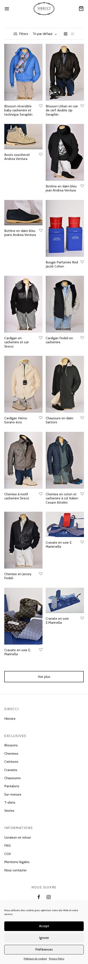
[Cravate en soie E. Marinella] (23, 616)
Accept (44, 926)
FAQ (7, 845)
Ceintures (11, 762)
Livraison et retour (17, 837)
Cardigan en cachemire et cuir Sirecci (16, 342)
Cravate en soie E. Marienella (59, 545)
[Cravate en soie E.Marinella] (65, 600)
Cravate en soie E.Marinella (57, 620)
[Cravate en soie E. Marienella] (65, 524)
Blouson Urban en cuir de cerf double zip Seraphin (62, 110)
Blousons (11, 745)
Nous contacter (15, 870)
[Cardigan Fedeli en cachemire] (65, 304)
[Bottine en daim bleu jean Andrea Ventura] (65, 152)
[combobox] (45, 33)
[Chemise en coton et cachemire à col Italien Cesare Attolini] (65, 460)
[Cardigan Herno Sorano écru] (23, 384)
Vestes (9, 811)
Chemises (11, 753)
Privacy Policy (56, 958)
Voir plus (44, 677)
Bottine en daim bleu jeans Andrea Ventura (20, 233)
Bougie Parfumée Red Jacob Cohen (62, 264)
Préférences (44, 949)
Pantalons (11, 786)
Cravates (10, 770)
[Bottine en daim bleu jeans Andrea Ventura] (23, 212)
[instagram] (48, 898)
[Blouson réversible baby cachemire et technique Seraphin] (23, 72)
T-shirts (9, 802)
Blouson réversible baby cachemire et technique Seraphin (18, 110)
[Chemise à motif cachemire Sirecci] (23, 460)
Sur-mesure (12, 794)
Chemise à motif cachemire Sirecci (16, 496)
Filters (23, 34)
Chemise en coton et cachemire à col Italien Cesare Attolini (62, 498)
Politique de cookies (35, 958)
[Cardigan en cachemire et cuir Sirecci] (23, 304)
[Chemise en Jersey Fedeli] (23, 540)
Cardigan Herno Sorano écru (15, 420)
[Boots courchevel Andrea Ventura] (23, 136)
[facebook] (38, 898)
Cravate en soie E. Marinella (17, 652)
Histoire (10, 719)
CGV (7, 854)
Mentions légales (16, 862)
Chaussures (12, 778)
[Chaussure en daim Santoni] (65, 384)
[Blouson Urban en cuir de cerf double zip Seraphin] (65, 72)
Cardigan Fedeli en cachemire (59, 340)
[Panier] (81, 8)
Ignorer (44, 938)
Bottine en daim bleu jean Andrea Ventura (61, 188)
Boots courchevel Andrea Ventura (17, 157)
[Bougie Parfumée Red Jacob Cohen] (65, 228)
